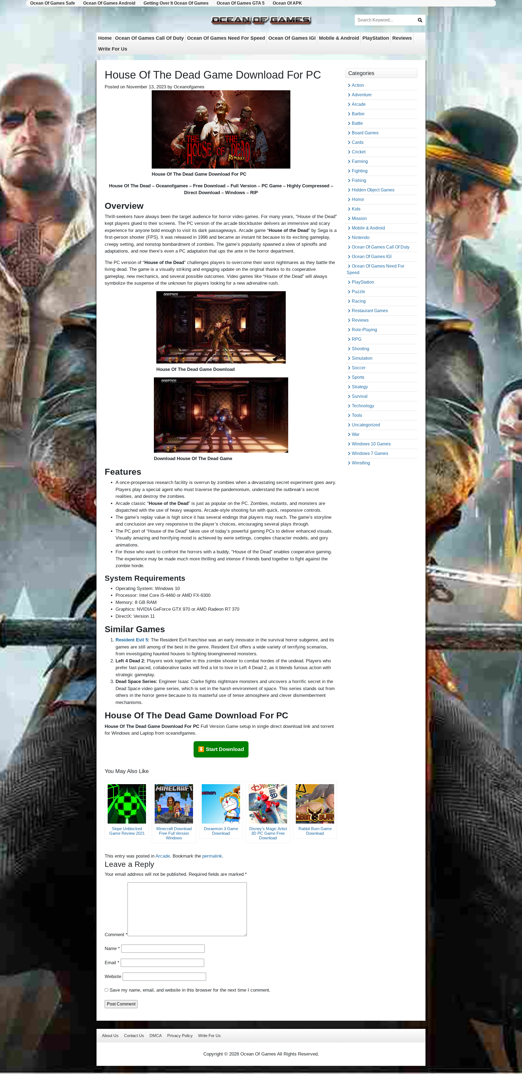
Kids (356, 209)
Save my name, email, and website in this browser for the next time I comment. (190, 990)
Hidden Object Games (373, 190)
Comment (116, 934)
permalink (212, 856)
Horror (358, 199)
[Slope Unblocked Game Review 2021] (127, 804)
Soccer (358, 367)
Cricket (358, 152)
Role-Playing (364, 329)
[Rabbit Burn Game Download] (315, 804)
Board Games (365, 133)
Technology (363, 405)
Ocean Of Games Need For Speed (226, 38)
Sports (358, 377)
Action (358, 85)
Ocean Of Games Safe (52, 3)
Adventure (362, 94)
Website (113, 976)
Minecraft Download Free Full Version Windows (174, 833)
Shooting (360, 348)
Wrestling (361, 463)
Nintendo (360, 237)
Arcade (163, 856)
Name (112, 948)
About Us (110, 1035)
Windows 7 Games (370, 453)
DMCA (156, 1035)
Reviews (402, 38)
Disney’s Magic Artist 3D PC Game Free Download (268, 833)
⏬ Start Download (221, 749)
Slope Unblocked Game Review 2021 (127, 831)
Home (105, 38)
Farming (360, 161)
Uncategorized (366, 425)
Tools (357, 415)
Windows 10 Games (371, 444)
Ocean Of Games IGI (292, 38)
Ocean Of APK (287, 3)
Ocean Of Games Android (109, 3)
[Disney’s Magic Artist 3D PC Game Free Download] (268, 804)
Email (112, 962)
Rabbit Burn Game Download (315, 831)
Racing (359, 301)
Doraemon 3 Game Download (221, 831)
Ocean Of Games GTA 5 (241, 3)
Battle (357, 123)
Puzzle (358, 291)
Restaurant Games (370, 310)
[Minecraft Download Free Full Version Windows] (174, 804)
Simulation (362, 358)
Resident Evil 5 (132, 639)
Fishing (359, 180)
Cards (357, 142)
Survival (360, 396)
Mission (359, 218)
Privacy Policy (180, 1035)
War (355, 434)
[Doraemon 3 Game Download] (221, 804)
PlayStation (375, 38)
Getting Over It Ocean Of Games (176, 3)
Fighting (360, 171)
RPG (356, 339)
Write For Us (112, 49)
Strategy (360, 386)
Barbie (358, 113)
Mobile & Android (339, 38)
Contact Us (134, 1035)
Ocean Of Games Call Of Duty (149, 38)
